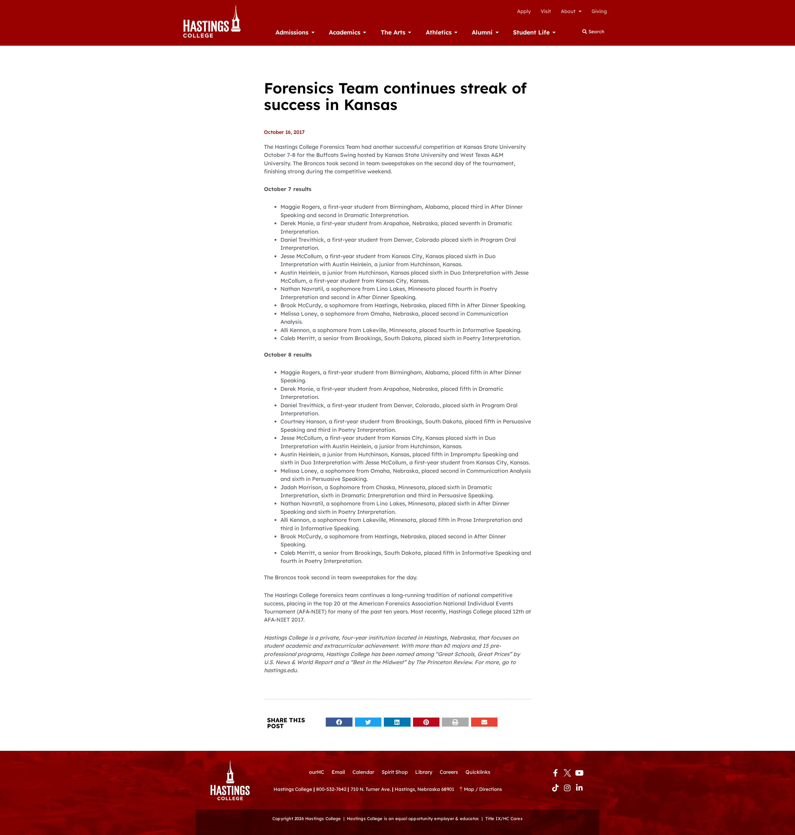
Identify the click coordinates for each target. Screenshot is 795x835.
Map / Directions (483, 789)
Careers (449, 772)
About (568, 11)
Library (423, 772)
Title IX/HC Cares (504, 818)
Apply (524, 11)
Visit (546, 11)
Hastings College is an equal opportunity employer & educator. (413, 818)
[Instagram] (567, 788)
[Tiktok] (555, 788)
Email (338, 772)
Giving (599, 11)
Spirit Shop (395, 772)
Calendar (363, 772)
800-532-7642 (331, 789)
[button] (339, 722)
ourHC (316, 772)
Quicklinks (478, 772)
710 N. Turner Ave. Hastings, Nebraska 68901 (404, 789)
